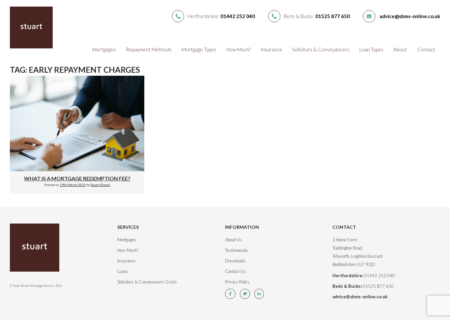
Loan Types (371, 49)
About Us (233, 239)
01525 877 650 (332, 16)
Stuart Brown (100, 185)
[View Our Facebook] (232, 293)
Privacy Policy (237, 281)
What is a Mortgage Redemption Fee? (77, 178)
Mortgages (104, 49)
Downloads (235, 260)
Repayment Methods (149, 49)
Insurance (271, 49)
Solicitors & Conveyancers (321, 49)
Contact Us (235, 271)
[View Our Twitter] (246, 293)
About (400, 49)
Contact (426, 49)
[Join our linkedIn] (260, 293)
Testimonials (236, 250)
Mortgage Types (199, 49)
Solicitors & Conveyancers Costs (147, 281)
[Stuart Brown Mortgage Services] (42, 251)
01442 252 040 (237, 16)
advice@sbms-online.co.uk (410, 16)
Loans (122, 271)
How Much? (238, 49)
